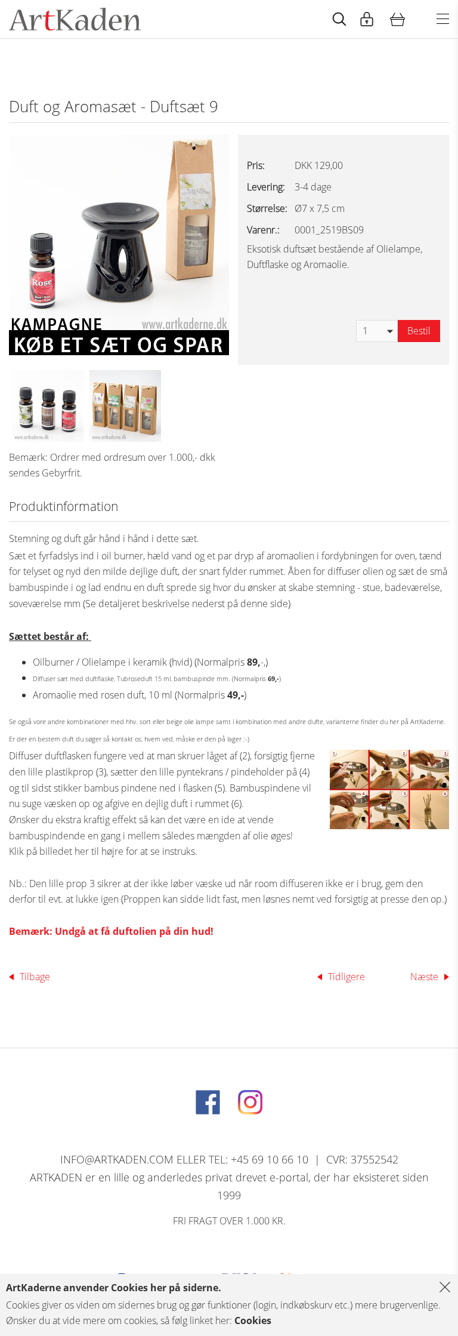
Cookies (252, 1320)
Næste (424, 976)
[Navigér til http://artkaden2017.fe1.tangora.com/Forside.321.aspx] (75, 19)
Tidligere (346, 976)
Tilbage (35, 976)
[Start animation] (339, 19)
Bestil (419, 330)
